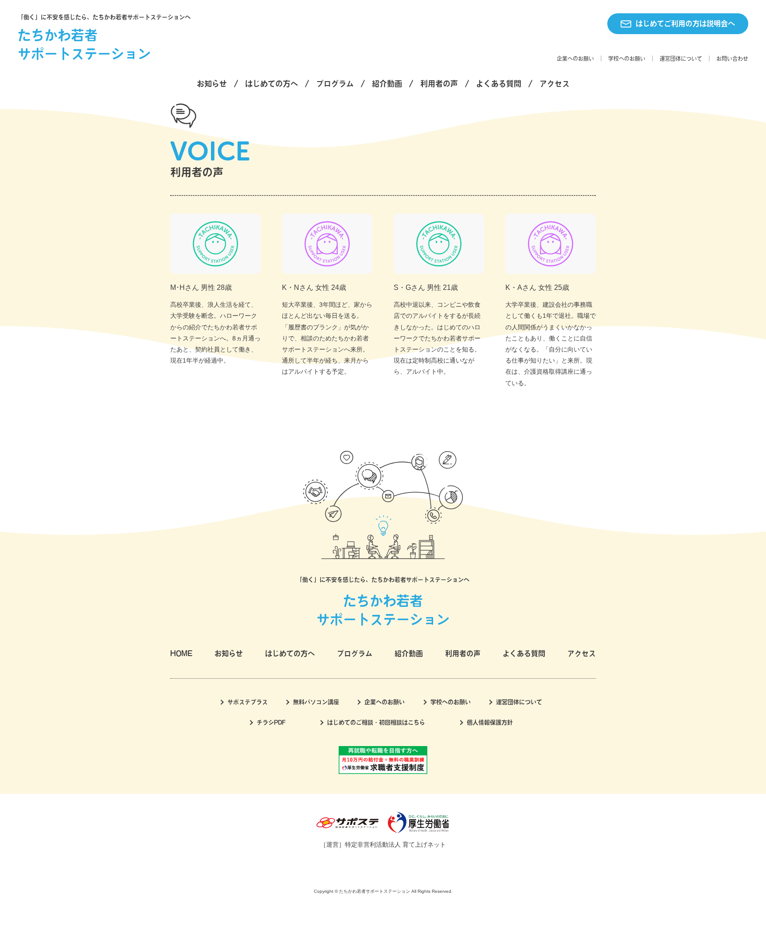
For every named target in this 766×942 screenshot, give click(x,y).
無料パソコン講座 (316, 702)
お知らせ (212, 83)
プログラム (335, 83)
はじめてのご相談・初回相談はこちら (376, 722)
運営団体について (681, 58)
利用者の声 (439, 83)
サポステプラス (247, 702)
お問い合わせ (732, 58)
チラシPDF (271, 722)
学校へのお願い (626, 58)
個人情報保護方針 (490, 722)
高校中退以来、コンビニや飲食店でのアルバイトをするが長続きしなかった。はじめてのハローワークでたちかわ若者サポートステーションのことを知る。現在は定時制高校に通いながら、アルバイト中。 (437, 338)
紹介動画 (387, 83)
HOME (181, 653)
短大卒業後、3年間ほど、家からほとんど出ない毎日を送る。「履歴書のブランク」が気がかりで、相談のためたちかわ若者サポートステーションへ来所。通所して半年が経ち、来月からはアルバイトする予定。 (327, 338)
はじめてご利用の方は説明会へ (685, 23)
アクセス (554, 83)
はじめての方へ (271, 83)
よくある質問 (498, 83)
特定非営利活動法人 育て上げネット (395, 844)
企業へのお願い (575, 58)
